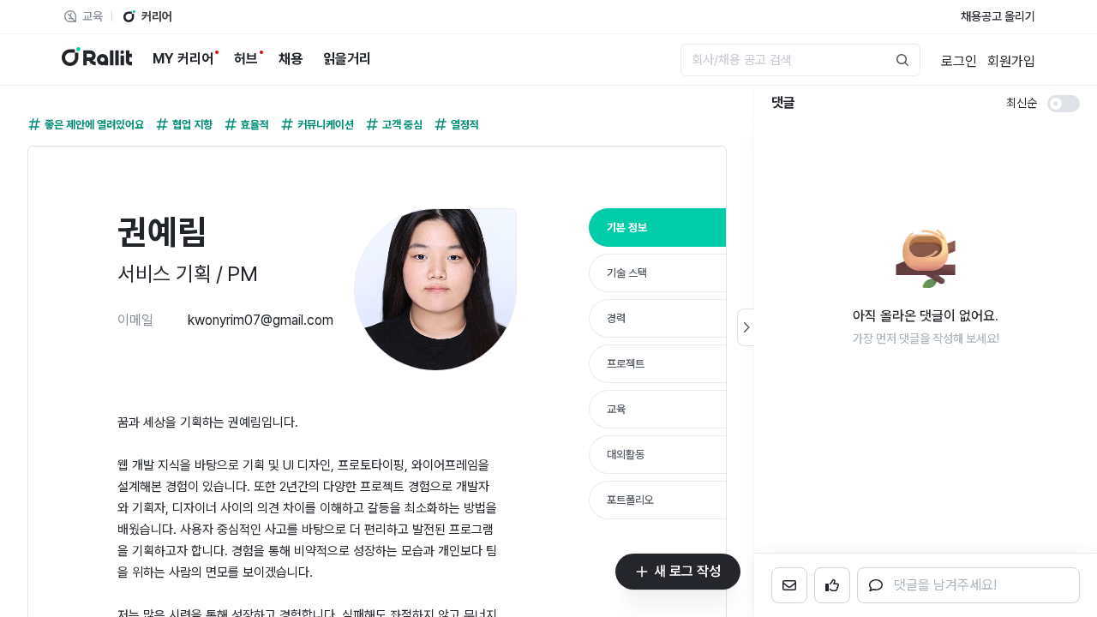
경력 (616, 318)
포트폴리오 (630, 500)
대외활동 (625, 454)
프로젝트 (625, 363)
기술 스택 (627, 273)
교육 (616, 409)
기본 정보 (627, 227)
